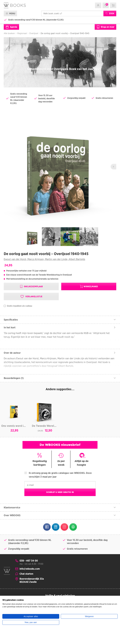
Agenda (13, 27)
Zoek (111, 13)
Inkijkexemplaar (33, 286)
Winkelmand (91, 286)
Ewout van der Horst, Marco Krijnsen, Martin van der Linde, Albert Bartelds (44, 259)
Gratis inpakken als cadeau (19, 306)
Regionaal (22, 33)
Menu (12, 13)
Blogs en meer (107, 27)
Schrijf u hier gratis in (60, 492)
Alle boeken (9, 33)
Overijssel (33, 33)
